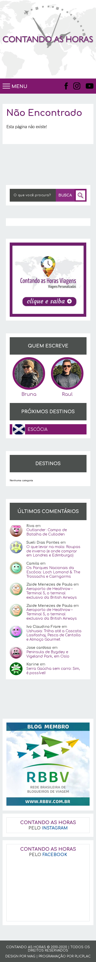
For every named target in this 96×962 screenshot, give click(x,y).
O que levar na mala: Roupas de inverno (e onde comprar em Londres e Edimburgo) (53, 551)
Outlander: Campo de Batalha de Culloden (46, 532)
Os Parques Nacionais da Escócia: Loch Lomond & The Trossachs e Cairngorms (53, 572)
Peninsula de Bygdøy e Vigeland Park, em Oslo (47, 654)
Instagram (76, 86)
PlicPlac (83, 956)
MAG (31, 956)
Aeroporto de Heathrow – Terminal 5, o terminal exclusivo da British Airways (51, 593)
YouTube (89, 86)
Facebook (66, 86)
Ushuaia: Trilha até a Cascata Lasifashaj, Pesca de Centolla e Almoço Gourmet (53, 635)
